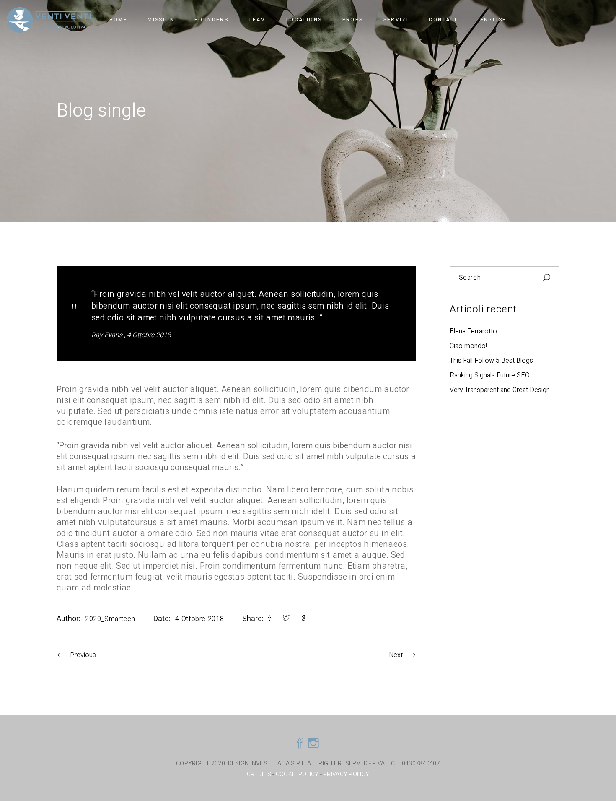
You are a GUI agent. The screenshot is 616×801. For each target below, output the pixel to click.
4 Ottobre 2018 (149, 335)
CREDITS (259, 774)
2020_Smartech (110, 619)
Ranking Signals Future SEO (490, 375)
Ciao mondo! (468, 346)
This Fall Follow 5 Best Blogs (491, 361)
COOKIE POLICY (297, 774)
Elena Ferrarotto (473, 331)
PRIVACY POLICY (346, 774)
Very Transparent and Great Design (500, 390)
